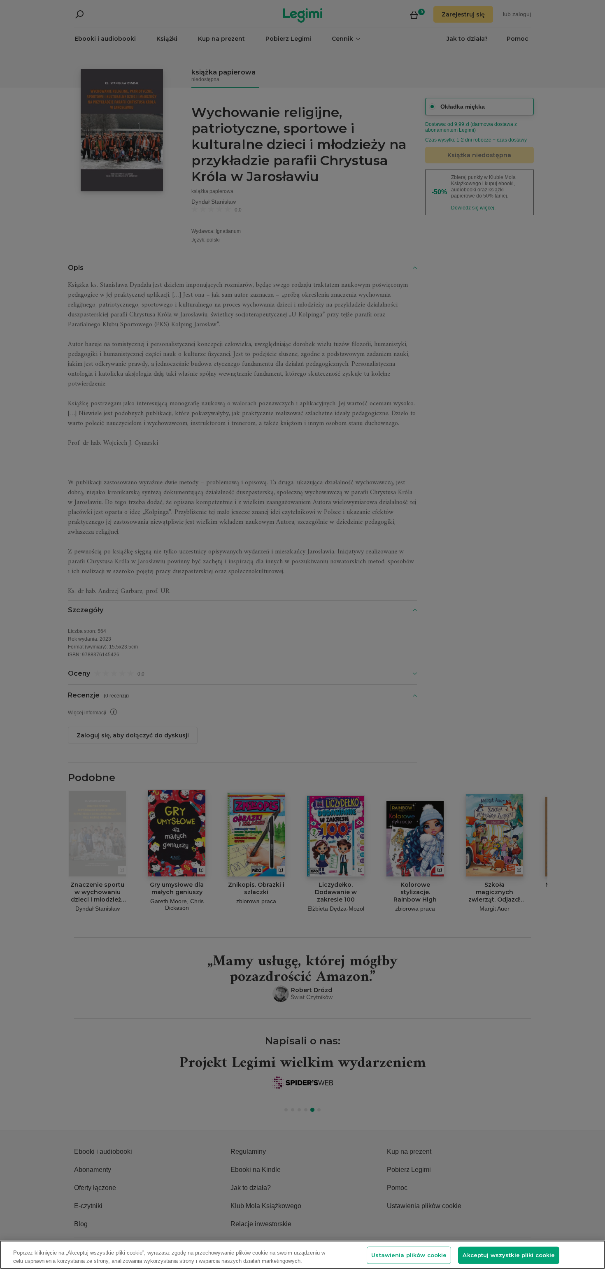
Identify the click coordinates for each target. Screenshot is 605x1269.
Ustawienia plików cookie (409, 1255)
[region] (302, 1255)
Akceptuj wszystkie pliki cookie (509, 1255)
